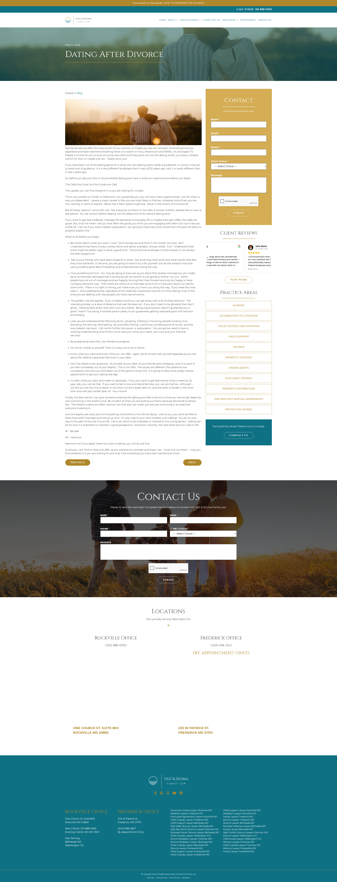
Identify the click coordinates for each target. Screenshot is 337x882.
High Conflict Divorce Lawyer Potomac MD (245, 832)
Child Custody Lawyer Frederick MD (189, 820)
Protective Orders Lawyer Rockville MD (191, 810)
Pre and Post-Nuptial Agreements (238, 399)
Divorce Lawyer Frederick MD (238, 820)
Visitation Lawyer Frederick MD (186, 813)
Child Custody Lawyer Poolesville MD (189, 854)
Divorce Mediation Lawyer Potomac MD (191, 839)
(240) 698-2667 (127, 828)
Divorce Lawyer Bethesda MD (238, 823)
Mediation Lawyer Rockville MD (239, 813)
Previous (78, 462)
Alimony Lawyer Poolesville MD (239, 848)
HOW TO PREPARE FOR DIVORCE (183, 3)
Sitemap (151, 878)
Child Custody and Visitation (239, 326)
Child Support (238, 336)
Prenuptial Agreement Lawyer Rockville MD (193, 816)
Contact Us (264, 20)
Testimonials (248, 20)
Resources (228, 20)
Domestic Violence (238, 357)
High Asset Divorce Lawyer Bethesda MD (191, 826)
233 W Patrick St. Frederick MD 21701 (195, 730)
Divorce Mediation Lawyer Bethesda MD (191, 842)
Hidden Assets (239, 367)
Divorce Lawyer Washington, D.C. (240, 835)
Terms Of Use (174, 878)
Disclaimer (186, 878)
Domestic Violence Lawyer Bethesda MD (244, 826)
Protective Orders (238, 409)
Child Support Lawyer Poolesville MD (190, 851)
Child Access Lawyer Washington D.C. (242, 839)
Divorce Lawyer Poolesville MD (186, 848)
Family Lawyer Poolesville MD (238, 851)
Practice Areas (189, 20)
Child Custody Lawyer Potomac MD (241, 845)
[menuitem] (162, 20)
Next (192, 462)
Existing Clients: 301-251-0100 (82, 832)
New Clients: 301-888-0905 (80, 828)
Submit (238, 213)
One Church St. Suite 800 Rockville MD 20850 (96, 730)
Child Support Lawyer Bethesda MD (189, 823)
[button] (208, 258)
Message (216, 175)
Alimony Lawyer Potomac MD (238, 842)
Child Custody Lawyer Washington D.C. (190, 835)
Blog (79, 93)
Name (215, 119)
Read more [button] (215, 269)
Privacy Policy (162, 878)
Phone (215, 147)
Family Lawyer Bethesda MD (238, 829)
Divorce (238, 347)
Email (215, 133)
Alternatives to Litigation (239, 315)
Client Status (220, 161)
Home (162, 20)
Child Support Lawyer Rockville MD (242, 810)
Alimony (239, 305)
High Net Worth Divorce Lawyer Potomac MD (194, 829)
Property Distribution (238, 388)
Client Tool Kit (211, 20)
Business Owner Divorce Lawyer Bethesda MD (194, 832)
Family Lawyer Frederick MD (238, 816)
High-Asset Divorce (238, 378)
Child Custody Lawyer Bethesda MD (189, 845)
